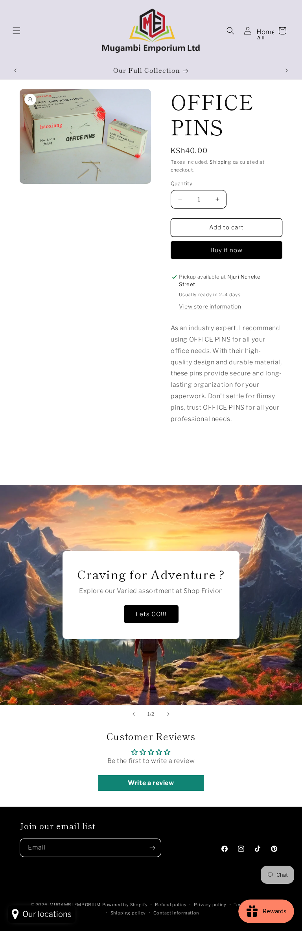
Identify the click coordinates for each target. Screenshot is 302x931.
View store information (210, 306)
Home (266, 32)
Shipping (220, 162)
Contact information (176, 913)
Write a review (151, 783)
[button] (16, 30)
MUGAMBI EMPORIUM (75, 904)
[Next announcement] (286, 70)
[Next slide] (168, 714)
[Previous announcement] (15, 70)
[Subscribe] (152, 848)
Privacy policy (210, 904)
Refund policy (170, 904)
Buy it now (226, 250)
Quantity (181, 183)
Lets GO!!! (151, 614)
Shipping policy (128, 913)
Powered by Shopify (125, 904)
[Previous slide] (133, 714)
